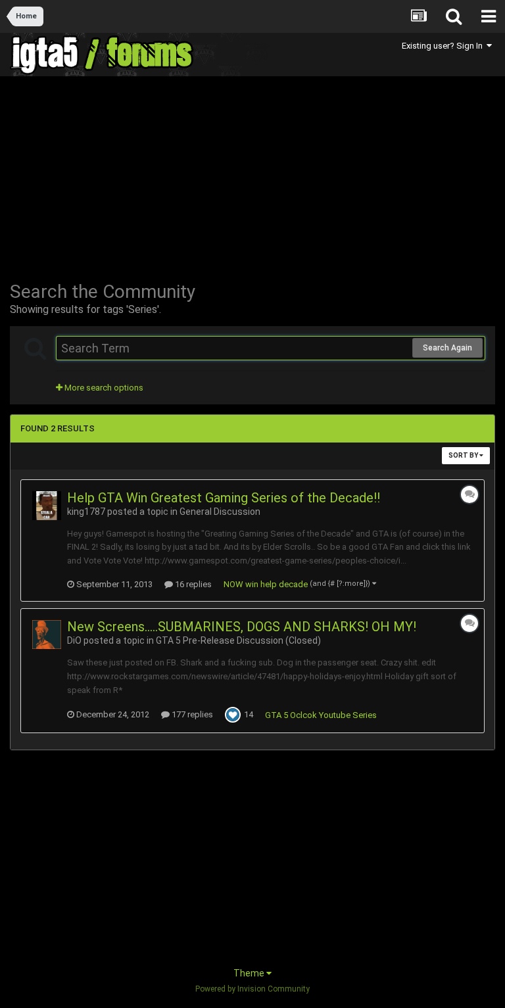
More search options (102, 388)
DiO (74, 640)
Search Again (447, 347)
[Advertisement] (164, 179)
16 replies (192, 584)
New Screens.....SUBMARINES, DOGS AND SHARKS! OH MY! (241, 627)
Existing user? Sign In (444, 46)
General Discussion (220, 511)
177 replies (191, 714)
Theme (249, 973)
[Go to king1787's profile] (46, 505)
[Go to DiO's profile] (46, 634)
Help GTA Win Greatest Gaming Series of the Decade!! (223, 498)
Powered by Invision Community (252, 989)
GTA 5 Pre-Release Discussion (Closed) (238, 640)
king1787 (86, 511)
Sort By (463, 455)
